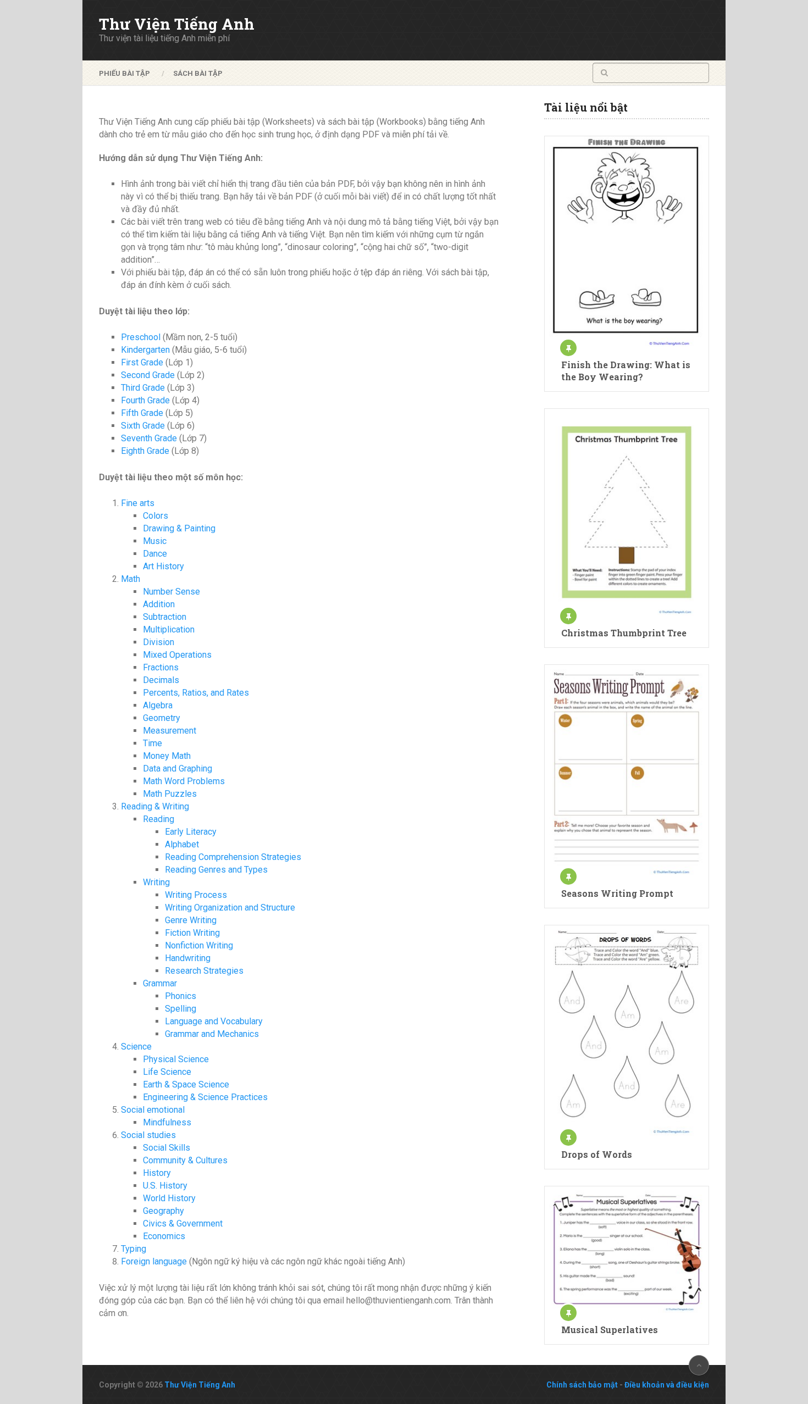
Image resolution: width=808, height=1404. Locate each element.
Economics (164, 1236)
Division (158, 642)
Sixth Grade (143, 425)
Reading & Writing (155, 806)
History (157, 1173)
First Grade (142, 362)
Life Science (167, 1072)
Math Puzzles (170, 794)
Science (136, 1046)
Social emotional (153, 1110)
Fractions (161, 667)
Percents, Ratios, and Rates (196, 692)
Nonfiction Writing (199, 945)
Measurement (169, 730)
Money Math (167, 756)
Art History (163, 566)
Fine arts (137, 503)
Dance (155, 553)
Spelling (180, 1008)
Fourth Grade (145, 400)
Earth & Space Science (186, 1084)
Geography (163, 1211)
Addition (159, 604)
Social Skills (166, 1147)
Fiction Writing (192, 933)
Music (155, 541)
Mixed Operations (177, 655)
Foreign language (154, 1261)
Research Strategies (204, 970)
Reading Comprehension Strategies (233, 857)
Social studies (148, 1135)
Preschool (141, 337)
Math (130, 579)
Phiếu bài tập (124, 73)
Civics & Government (183, 1223)
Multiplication (169, 629)
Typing (133, 1249)
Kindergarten (145, 350)
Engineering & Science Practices (205, 1097)
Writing (156, 882)
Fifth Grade (142, 413)
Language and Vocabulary (214, 1021)
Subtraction (164, 617)
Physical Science (176, 1059)
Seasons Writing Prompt (617, 893)
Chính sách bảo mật (582, 1384)
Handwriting (188, 958)
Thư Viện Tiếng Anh (176, 24)
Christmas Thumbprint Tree (624, 633)
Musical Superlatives (609, 1329)
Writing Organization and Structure (230, 907)
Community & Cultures (185, 1160)
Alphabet (182, 844)
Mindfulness (167, 1122)
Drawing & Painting (179, 528)
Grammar (160, 983)
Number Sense (171, 591)
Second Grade (148, 375)
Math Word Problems (184, 781)
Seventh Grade (149, 438)
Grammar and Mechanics (212, 1034)
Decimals (161, 680)
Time (152, 743)
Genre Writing (191, 920)
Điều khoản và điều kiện (666, 1384)
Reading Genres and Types (216, 869)
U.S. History (165, 1185)
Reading (158, 819)
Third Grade (143, 387)
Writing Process (196, 895)
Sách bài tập (198, 73)
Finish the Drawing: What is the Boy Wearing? (625, 370)
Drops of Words (596, 1154)
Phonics (180, 996)
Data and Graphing (177, 768)
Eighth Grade (145, 451)
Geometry (161, 718)
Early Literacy (191, 831)
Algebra (158, 705)
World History (169, 1198)
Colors (155, 515)
